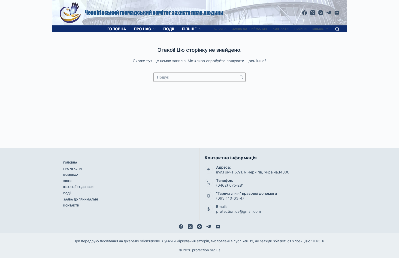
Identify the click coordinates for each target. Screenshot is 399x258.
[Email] (337, 12)
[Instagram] (320, 12)
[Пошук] (337, 29)
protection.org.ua (206, 250)
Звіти (67, 181)
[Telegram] (328, 12)
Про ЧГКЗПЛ (72, 168)
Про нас (142, 29)
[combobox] (195, 77)
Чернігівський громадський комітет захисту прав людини (154, 12)
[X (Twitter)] (312, 12)
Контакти (281, 28)
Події (168, 29)
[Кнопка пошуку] (241, 77)
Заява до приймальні (249, 28)
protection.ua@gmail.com (238, 211)
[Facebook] (304, 12)
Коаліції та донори (78, 187)
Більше (189, 29)
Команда (70, 174)
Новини (300, 28)
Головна (116, 29)
